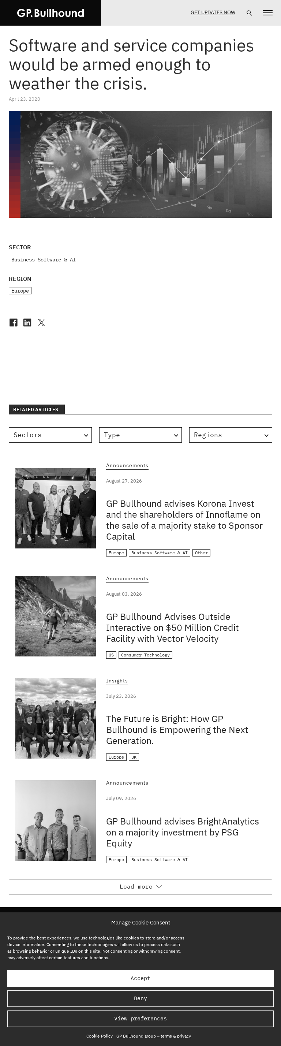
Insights (117, 681)
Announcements (127, 466)
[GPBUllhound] (50, 13)
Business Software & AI (43, 259)
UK (133, 757)
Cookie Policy (99, 1036)
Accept (140, 978)
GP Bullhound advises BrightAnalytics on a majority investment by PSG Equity (182, 832)
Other (201, 552)
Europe (20, 290)
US (111, 655)
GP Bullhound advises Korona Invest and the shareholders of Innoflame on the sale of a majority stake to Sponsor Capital (184, 519)
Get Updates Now (213, 12)
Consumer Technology (145, 655)
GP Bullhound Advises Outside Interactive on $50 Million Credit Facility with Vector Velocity (172, 627)
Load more (136, 886)
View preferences (140, 1018)
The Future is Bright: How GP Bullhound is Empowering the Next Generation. (177, 729)
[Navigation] (267, 13)
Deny (140, 998)
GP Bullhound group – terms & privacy (153, 1036)
